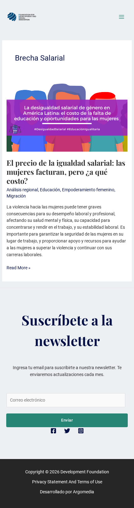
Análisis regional (22, 189)
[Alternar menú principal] (121, 17)
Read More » (19, 267)
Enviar (67, 420)
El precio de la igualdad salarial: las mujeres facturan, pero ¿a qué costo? (66, 172)
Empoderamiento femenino (88, 189)
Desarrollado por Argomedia (67, 491)
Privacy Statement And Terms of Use (67, 481)
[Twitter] (67, 431)
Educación (50, 189)
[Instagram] (81, 431)
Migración (16, 195)
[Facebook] (53, 431)
